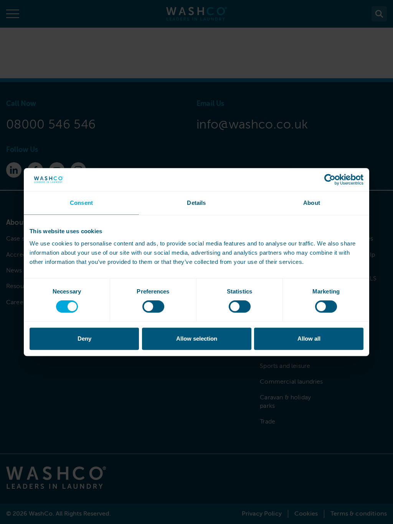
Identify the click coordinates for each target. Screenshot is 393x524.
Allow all (308, 338)
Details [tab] (196, 202)
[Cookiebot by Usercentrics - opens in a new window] (329, 179)
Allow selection (196, 338)
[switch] (153, 306)
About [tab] (311, 202)
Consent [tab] (81, 202)
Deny (84, 338)
